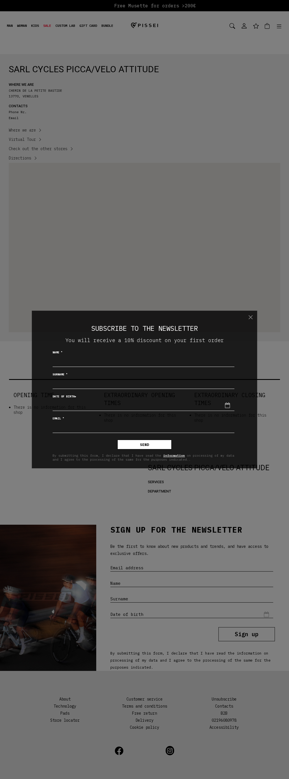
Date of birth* (64, 396)
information (174, 456)
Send (144, 444)
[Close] (250, 317)
